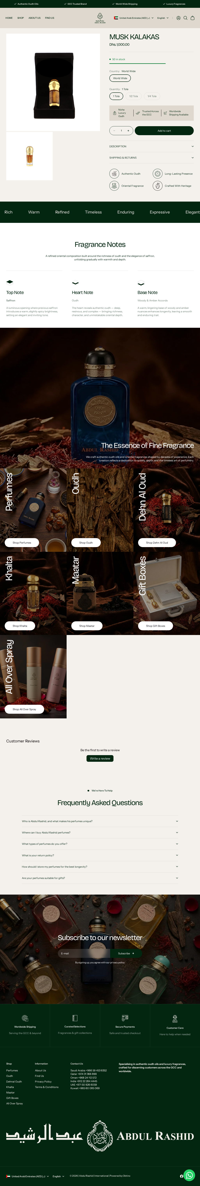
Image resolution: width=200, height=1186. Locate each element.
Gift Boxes (12, 1097)
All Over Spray (14, 1103)
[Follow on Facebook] (182, 1176)
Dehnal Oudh (14, 1081)
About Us (40, 1070)
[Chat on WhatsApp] (189, 1175)
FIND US (49, 17)
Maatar (10, 1092)
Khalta (10, 1087)
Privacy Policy (43, 1081)
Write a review (100, 758)
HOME (9, 17)
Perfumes (12, 1070)
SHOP (20, 17)
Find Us (39, 1075)
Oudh (9, 1075)
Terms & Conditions (46, 1087)
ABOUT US (34, 17)
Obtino (126, 1175)
